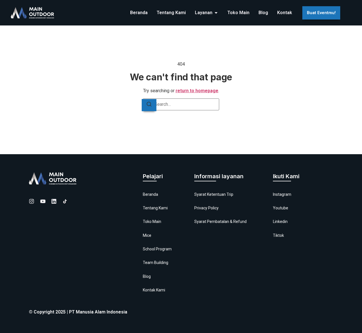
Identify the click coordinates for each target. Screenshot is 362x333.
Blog (147, 276)
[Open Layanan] (216, 12)
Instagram (282, 194)
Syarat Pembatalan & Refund (220, 221)
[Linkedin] (54, 201)
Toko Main (152, 221)
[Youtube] (43, 201)
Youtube (280, 208)
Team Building (155, 262)
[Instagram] (31, 201)
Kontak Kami (154, 290)
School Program (157, 249)
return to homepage (197, 90)
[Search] (149, 105)
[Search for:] (181, 104)
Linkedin (280, 221)
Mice (147, 235)
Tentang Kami (155, 208)
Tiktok (278, 235)
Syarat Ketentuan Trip (213, 194)
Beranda (150, 194)
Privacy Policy (206, 208)
